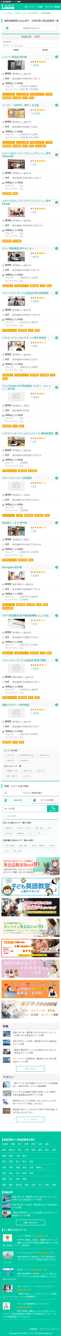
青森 (13, 1144)
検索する (52, 810)
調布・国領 (39, 828)
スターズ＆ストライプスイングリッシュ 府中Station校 (26, 155)
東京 (4, 1150)
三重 (18, 1155)
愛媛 (4, 1179)
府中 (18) (10, 755)
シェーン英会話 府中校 (14, 56)
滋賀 (25, 1167)
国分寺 (20, 828)
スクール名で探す (47, 800)
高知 (18, 1179)
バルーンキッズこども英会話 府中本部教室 (25, 292)
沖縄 (54, 1185)
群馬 (40, 1150)
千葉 (27, 1150)
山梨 (54, 1150)
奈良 (31, 1167)
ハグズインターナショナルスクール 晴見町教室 (27, 433)
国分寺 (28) (28, 771)
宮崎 (47, 1185)
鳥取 (25, 1173)
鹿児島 (19, 1185)
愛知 (4, 1155)
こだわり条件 (10, 816)
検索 (40, 7)
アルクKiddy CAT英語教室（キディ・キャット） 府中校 (26, 387)
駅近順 (45, 50)
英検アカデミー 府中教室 (15, 704)
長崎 (27, 1185)
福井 (31, 1161)
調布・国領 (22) (13, 776)
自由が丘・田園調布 (38, 845)
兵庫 (11, 1167)
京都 (18, 1167)
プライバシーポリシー (50, 1329)
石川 (18, 1161)
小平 (38, 833)
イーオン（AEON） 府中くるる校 (20, 105)
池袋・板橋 (23, 845)
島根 (31, 1173)
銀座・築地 (17, 851)
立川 (30, 833)
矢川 (49, 828)
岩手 (20, 1144)
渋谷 (7, 851)
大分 (40, 1185)
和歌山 (39, 1167)
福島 (47, 1144)
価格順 (16, 50)
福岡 (4, 1185)
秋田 (27, 1144)
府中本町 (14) (44, 755)
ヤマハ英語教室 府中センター (18, 248)
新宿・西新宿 (10, 845)
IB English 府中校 (12, 567)
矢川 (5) (27, 776)
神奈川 (12, 1150)
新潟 (4, 1161)
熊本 (11, 1185)
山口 (18, 1173)
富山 (25, 1161)
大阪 (4, 1167)
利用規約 (34, 1329)
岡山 (11, 1173)
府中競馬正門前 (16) (27, 755)
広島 (4, 1173)
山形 (40, 1144)
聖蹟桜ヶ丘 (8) (12, 771)
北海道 (5, 1144)
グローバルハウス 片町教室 (17, 477)
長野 (11, 1161)
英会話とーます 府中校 (14, 522)
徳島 (25, 1179)
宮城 (33, 1144)
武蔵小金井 (9, 833)
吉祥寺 (52, 845)
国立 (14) (41, 771)
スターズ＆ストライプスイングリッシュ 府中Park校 (26, 202)
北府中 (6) (10, 760)
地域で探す (18, 800)
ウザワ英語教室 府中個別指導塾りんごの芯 (25, 615)
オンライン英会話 (53, 7)
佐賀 (33, 1185)
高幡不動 (21, 833)
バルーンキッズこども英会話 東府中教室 (24, 660)
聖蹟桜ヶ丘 (9, 828)
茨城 (33, 1150)
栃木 (47, 1150)
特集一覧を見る (30, 1069)
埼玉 (20, 1150)
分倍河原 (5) (24, 760)
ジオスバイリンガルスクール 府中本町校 (24, 337)
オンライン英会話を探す (32, 793)
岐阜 (25, 1155)
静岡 (11, 1155)
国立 (29, 828)
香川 (11, 1179)
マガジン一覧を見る (31, 1119)
